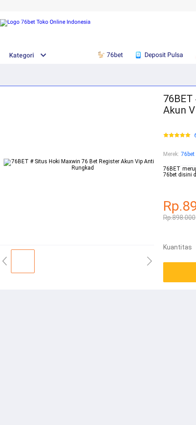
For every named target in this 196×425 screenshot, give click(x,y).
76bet (188, 154)
